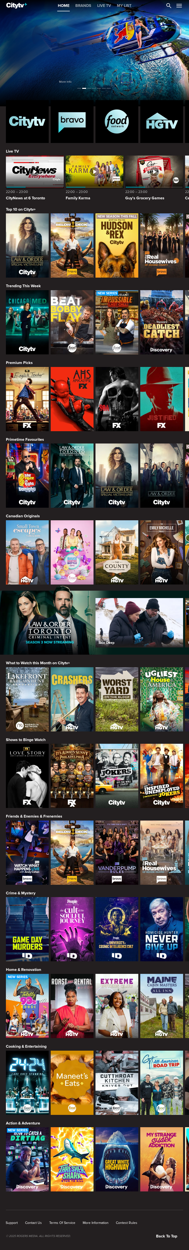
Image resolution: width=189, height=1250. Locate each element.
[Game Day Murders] (27, 929)
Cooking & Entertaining (26, 1046)
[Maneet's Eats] (72, 1083)
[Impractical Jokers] (116, 776)
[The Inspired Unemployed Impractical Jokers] (161, 776)
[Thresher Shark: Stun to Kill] (72, 1159)
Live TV (12, 151)
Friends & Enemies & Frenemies (34, 816)
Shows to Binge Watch (26, 739)
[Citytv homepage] (27, 121)
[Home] (16, 6)
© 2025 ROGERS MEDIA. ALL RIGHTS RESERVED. (38, 1236)
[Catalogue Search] (169, 6)
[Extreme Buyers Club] (116, 1006)
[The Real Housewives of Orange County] (161, 245)
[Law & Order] (161, 475)
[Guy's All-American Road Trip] (161, 1083)
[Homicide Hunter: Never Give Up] (161, 929)
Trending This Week (23, 286)
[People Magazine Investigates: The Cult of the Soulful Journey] (72, 929)
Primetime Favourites (25, 439)
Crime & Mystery (20, 893)
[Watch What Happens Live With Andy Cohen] (27, 853)
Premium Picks (19, 362)
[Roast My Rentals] (72, 1006)
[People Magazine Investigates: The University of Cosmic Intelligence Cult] (116, 929)
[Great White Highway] (116, 1159)
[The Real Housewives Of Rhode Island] (161, 853)
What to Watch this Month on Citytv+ (38, 663)
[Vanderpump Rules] (116, 853)
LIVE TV (104, 5)
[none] (12, 1223)
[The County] (116, 552)
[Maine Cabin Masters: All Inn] (161, 1006)
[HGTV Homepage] (161, 121)
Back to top (166, 1236)
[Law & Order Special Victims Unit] (27, 245)
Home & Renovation (23, 969)
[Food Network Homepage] (116, 121)
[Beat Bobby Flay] (72, 322)
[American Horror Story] (72, 399)
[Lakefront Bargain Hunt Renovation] (27, 699)
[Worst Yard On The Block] (116, 699)
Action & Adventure (23, 1123)
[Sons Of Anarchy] (116, 399)
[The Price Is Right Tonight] (27, 475)
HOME (63, 5)
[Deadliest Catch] (161, 322)
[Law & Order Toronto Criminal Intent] (72, 475)
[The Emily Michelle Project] (161, 552)
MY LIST (124, 5)
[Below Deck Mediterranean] (72, 245)
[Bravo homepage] (72, 121)
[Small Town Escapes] (27, 552)
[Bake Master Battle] (72, 552)
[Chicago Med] (27, 322)
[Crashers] (72, 699)
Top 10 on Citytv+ (21, 209)
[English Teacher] (27, 399)
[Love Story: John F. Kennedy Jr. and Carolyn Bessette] (27, 776)
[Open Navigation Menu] (179, 6)
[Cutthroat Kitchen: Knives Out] (116, 1083)
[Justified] (161, 399)
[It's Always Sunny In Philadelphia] (72, 776)
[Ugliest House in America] (161, 699)
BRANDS (83, 5)
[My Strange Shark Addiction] (161, 1159)
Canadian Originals (23, 516)
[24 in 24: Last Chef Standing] (27, 1083)
